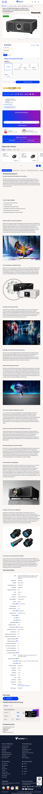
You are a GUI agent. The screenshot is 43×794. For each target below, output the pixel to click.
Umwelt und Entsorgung (6, 756)
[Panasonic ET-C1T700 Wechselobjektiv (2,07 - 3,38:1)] (32, 156)
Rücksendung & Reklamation (6, 752)
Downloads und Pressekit (6, 773)
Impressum (31, 791)
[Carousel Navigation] (38, 166)
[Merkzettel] (35, 2)
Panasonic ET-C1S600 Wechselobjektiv (5, 155)
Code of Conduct (4, 775)
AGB (18, 791)
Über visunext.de (4, 763)
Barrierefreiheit (4, 777)
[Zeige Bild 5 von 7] (22, 39)
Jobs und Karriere (5, 772)
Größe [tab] (11, 705)
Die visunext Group (5, 765)
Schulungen (24, 754)
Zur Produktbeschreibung (7, 104)
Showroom (3, 770)
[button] (12, 88)
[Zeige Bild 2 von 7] (19, 39)
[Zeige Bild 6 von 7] (23, 39)
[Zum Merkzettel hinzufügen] (38, 16)
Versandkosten (29, 793)
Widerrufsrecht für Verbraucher (7, 754)
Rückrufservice (24, 756)
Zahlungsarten (4, 749)
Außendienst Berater (25, 751)
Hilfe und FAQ (4, 751)
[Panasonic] (36, 12)
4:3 (12, 719)
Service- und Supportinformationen (24, 685)
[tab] (3, 149)
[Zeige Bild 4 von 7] (21, 39)
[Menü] (3, 2)
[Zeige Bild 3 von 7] (20, 39)
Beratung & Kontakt (25, 746)
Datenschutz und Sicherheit (24, 791)
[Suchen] (32, 2)
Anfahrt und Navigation (25, 757)
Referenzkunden (4, 768)
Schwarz (5, 55)
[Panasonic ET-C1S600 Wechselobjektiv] (14, 156)
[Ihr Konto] (38, 2)
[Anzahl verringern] (4, 82)
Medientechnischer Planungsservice (27, 752)
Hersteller (3, 767)
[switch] (39, 784)
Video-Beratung (24, 747)
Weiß (9, 55)
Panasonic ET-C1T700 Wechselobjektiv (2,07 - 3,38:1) (24, 155)
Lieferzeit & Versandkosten (6, 746)
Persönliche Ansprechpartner (26, 749)
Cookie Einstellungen (37, 791)
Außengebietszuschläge (6, 747)
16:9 (19, 719)
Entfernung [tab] (6, 705)
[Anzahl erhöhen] (14, 82)
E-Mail (21, 122)
